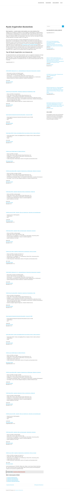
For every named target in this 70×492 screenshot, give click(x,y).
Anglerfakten (41, 2)
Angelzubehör (56, 2)
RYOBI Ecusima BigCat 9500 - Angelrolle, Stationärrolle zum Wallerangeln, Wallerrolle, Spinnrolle (23, 372)
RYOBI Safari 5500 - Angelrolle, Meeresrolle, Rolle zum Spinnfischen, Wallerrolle (20, 191)
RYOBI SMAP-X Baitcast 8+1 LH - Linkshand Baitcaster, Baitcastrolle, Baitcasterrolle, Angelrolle (23, 70)
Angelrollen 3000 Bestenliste (12, 477)
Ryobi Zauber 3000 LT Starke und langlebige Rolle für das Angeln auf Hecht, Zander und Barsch (23, 133)
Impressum (17, 490)
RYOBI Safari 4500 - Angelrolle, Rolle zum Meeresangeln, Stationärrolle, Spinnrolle (21, 230)
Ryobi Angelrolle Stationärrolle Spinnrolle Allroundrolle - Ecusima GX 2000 (19, 114)
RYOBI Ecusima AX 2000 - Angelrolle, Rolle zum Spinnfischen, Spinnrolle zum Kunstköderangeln (23, 212)
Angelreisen (48, 2)
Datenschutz (21, 490)
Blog (61, 2)
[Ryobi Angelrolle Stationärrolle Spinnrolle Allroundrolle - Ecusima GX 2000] (13, 113)
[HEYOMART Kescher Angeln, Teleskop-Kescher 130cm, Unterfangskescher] (54, 73)
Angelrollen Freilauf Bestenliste (12, 478)
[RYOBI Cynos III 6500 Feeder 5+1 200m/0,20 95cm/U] (13, 150)
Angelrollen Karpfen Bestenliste (12, 480)
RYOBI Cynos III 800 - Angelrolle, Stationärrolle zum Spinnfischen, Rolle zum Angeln (21, 251)
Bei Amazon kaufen (9, 81)
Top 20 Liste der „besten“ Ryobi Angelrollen (29, 44)
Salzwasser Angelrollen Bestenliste (13, 481)
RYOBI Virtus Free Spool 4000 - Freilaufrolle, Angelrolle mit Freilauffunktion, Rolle (20, 91)
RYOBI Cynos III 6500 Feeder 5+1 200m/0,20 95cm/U (15, 151)
